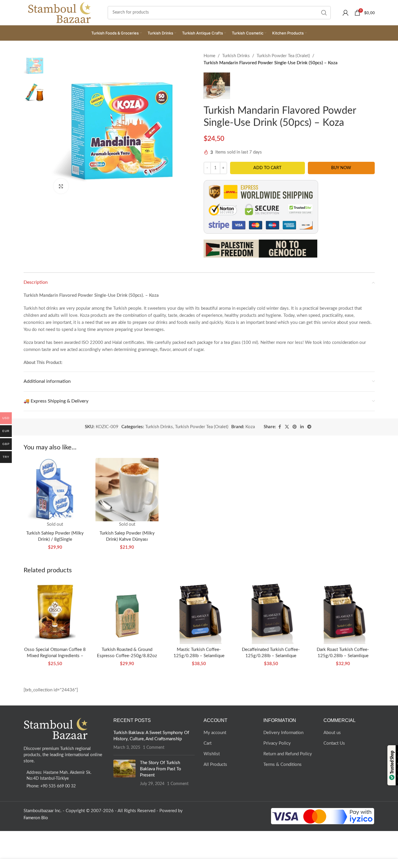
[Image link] (56, 728)
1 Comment (153, 748)
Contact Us (334, 743)
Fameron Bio (36, 818)
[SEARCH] (324, 12)
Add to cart (267, 168)
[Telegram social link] (309, 427)
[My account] (345, 13)
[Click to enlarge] (61, 186)
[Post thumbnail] (124, 773)
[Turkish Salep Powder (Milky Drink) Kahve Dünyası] (126, 489)
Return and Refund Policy (287, 754)
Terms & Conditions (282, 764)
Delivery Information (283, 733)
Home (209, 56)
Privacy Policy (277, 743)
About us (332, 733)
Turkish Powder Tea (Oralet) (283, 56)
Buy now (341, 168)
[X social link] (287, 427)
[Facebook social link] (279, 427)
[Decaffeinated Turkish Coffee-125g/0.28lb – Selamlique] (271, 612)
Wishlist (212, 754)
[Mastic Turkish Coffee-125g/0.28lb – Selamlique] (198, 612)
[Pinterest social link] (294, 427)
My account (215, 733)
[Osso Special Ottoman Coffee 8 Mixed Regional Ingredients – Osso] (55, 612)
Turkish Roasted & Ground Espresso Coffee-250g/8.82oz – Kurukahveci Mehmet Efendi (127, 655)
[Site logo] (60, 12)
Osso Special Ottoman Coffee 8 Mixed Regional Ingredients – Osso (55, 655)
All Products (215, 764)
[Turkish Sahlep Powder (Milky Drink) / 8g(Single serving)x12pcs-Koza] (55, 489)
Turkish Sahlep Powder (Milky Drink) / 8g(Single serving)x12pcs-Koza (55, 539)
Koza (250, 427)
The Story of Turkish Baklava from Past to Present (160, 769)
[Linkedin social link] (301, 427)
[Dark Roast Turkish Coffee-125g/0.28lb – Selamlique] (342, 612)
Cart (208, 743)
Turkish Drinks (236, 56)
